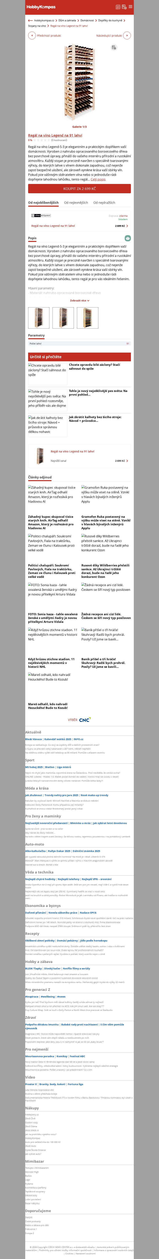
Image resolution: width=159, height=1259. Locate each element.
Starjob (28, 1217)
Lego (27, 1179)
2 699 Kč (120, 226)
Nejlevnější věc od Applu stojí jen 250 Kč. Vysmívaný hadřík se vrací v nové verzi (65, 891)
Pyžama (29, 1183)
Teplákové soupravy (35, 1191)
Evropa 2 (29, 1233)
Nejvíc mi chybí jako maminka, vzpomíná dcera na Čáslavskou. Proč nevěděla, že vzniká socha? (72, 772)
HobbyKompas (32, 1138)
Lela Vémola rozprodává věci (39, 1089)
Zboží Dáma (31, 1126)
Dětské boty (31, 1195)
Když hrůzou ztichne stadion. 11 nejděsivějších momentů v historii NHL (51, 663)
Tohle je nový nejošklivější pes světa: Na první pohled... (98, 393)
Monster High (32, 1171)
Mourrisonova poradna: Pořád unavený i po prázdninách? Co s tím (58, 1069)
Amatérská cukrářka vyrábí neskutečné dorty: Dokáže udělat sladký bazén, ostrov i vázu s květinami (75, 946)
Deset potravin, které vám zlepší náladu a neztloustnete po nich (57, 1037)
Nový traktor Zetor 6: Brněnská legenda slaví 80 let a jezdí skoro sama (59, 1061)
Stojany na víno (37, 26)
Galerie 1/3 (79, 127)
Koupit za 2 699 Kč (79, 188)
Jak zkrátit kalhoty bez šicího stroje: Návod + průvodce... (95, 419)
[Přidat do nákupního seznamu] (114, 47)
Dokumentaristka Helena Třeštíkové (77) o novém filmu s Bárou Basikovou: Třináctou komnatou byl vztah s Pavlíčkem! (78, 1099)
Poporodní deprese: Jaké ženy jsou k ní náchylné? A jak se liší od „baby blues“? (64, 1041)
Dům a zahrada (67, 20)
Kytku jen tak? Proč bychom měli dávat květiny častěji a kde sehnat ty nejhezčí (64, 1002)
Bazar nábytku (32, 1203)
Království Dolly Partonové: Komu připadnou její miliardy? (54, 804)
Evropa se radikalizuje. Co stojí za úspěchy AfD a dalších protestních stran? (62, 744)
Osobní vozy (31, 1122)
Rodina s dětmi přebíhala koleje (41, 1093)
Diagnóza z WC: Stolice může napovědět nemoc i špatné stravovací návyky (62, 1033)
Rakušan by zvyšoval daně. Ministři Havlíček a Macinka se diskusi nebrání (62, 800)
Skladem (123, 219)
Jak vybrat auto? (33, 1153)
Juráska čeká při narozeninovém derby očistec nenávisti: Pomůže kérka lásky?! (64, 780)
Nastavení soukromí (86, 1253)
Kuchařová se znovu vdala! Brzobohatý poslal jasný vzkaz (54, 808)
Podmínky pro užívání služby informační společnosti (65, 1250)
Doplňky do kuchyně (110, 20)
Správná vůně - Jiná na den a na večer (44, 828)
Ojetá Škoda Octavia (35, 1150)
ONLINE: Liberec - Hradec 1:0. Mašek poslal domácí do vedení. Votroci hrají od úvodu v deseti (72, 776)
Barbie (28, 1175)
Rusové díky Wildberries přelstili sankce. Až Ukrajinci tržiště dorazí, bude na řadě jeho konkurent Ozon (105, 571)
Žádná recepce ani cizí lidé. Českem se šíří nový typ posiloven (106, 616)
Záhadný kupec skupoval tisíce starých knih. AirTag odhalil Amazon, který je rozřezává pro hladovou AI (50, 522)
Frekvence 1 (31, 1229)
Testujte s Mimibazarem (37, 1167)
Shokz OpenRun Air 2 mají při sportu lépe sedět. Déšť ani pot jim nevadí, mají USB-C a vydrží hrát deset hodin (76, 886)
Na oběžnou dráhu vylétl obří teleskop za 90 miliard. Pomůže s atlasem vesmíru (65, 752)
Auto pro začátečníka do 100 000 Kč (42, 1142)
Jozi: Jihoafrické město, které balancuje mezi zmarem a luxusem (56, 974)
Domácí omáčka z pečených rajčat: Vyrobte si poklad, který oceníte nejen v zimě (65, 954)
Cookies (69, 1253)
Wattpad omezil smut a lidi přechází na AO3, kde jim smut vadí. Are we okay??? (64, 1006)
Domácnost (87, 20)
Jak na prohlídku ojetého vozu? (40, 1134)
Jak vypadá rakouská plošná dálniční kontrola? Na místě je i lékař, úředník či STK (65, 856)
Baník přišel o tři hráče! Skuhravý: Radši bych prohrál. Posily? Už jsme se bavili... (103, 663)
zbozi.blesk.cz (32, 1130)
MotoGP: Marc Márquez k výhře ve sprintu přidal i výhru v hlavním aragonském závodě (68, 860)
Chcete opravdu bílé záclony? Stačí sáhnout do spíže (94, 366)
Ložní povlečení (33, 1199)
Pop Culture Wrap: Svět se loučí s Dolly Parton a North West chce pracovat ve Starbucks (68, 1010)
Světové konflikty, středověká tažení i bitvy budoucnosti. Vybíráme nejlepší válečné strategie (71, 1065)
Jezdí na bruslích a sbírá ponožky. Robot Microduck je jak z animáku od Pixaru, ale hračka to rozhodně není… (76, 896)
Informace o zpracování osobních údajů (114, 1250)
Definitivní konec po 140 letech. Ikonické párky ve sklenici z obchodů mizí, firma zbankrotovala (72, 922)
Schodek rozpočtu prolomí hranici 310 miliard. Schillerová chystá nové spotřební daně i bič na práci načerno (79, 918)
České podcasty (33, 1221)
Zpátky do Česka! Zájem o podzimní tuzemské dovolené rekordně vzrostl (61, 978)
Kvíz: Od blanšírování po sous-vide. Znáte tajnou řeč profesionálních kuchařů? (64, 950)
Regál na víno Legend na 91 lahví (55, 135)
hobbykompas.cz (44, 20)
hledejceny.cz (32, 1114)
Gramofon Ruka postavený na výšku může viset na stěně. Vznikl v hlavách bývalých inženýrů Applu (105, 522)
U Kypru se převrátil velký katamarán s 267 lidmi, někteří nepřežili (58, 748)
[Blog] (118, 6)
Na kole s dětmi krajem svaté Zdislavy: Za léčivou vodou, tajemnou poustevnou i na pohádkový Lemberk (77, 836)
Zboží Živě (30, 1118)
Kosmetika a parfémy (35, 1187)
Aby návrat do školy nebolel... (40, 832)
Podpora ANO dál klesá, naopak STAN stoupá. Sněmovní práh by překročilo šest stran (68, 926)
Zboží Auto (30, 1145)
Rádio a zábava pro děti (37, 1225)
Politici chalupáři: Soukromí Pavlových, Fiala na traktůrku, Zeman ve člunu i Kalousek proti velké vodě (51, 571)
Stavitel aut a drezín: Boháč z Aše (41, 864)
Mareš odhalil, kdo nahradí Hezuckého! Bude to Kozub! (47, 706)
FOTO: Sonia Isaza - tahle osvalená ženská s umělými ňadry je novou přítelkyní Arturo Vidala (53, 618)
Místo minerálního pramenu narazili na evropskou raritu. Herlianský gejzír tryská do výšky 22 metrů (74, 982)
